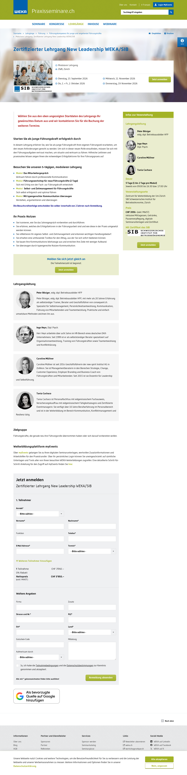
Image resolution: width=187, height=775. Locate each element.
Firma (18, 601)
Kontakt (133, 4)
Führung (41, 33)
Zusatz (71, 601)
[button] (40, 514)
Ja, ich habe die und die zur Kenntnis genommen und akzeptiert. (63, 667)
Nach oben (169, 721)
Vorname (20, 520)
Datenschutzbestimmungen (80, 665)
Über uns (123, 4)
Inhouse (93, 24)
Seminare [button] (38, 24)
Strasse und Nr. (23, 614)
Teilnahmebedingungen (47, 665)
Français (146, 4)
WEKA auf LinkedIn (161, 741)
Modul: (19, 173)
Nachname (73, 520)
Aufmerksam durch (24, 651)
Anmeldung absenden (101, 677)
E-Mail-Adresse (23, 545)
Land (70, 626)
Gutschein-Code (23, 639)
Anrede (19, 508)
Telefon (72, 533)
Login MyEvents (165, 4)
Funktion (20, 533)
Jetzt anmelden (159, 79)
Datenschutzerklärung (24, 766)
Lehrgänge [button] (76, 24)
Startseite (17, 33)
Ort (18, 626)
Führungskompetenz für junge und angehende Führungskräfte (75, 33)
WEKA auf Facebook (162, 745)
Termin (71, 545)
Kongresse (56, 24)
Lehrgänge (29, 33)
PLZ (70, 614)
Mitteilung (72, 639)
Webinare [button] (110, 24)
